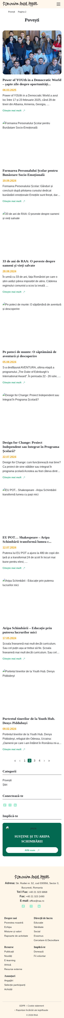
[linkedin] (15, 806)
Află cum (30, 850)
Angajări (8, 980)
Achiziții (8, 989)
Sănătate (39, 927)
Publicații (9, 951)
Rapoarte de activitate (16, 935)
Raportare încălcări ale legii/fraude (32, 1010)
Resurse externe (13, 969)
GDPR (22, 1006)
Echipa (8, 927)
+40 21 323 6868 (32, 892)
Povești (11, 12)
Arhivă (7, 964)
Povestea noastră (13, 922)
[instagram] (10, 806)
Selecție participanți (14, 984)
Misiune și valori (13, 931)
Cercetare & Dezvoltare (46, 940)
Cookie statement (36, 1006)
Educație (38, 922)
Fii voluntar (40, 956)
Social (37, 931)
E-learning (9, 960)
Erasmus (38, 935)
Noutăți (8, 956)
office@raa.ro (32, 900)
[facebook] (5, 806)
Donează (39, 951)
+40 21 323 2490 (32, 896)
